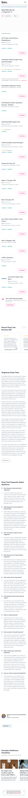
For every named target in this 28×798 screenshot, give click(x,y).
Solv (2, 6)
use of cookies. (17, 793)
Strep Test (12, 6)
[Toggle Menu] (24, 2)
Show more (24, 80)
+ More (16, 348)
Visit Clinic (22, 53)
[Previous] (23, 327)
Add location (10, 305)
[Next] (25, 327)
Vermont (18, 6)
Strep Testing (24, 6)
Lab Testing (6, 6)
